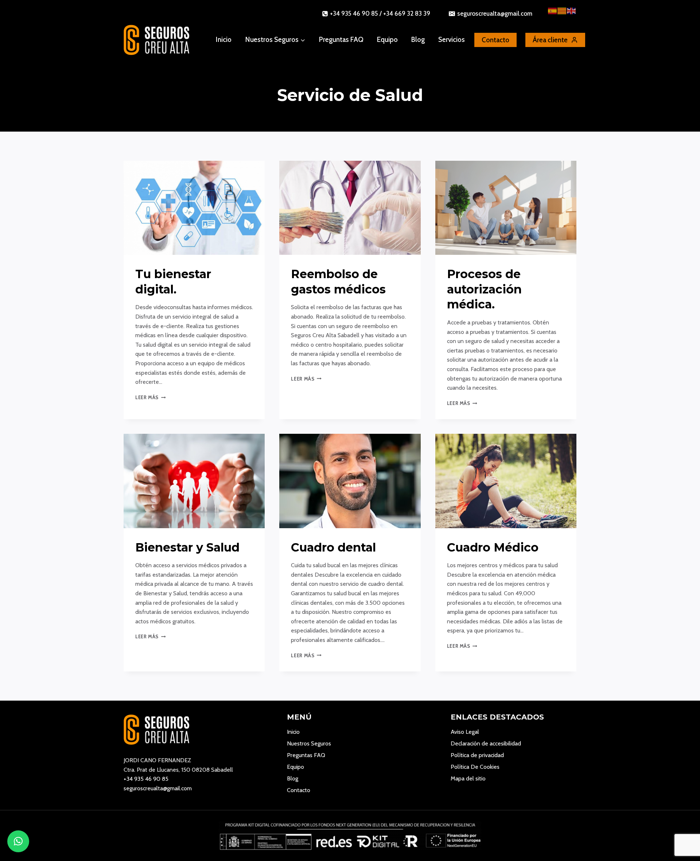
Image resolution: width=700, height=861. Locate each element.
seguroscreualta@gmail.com (158, 788)
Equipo (387, 39)
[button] (18, 841)
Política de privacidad (477, 755)
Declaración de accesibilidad (486, 743)
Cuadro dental (333, 547)
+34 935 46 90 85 (146, 778)
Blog (418, 39)
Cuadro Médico (492, 547)
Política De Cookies (475, 766)
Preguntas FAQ (341, 39)
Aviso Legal (465, 731)
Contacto (298, 790)
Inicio (224, 39)
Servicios (451, 39)
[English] (571, 10)
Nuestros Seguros (309, 743)
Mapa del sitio (468, 778)
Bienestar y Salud (187, 547)
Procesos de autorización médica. (484, 289)
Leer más (150, 397)
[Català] (562, 10)
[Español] (552, 10)
